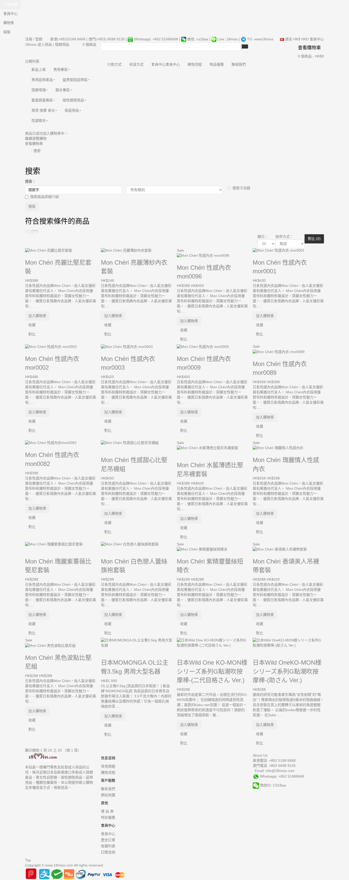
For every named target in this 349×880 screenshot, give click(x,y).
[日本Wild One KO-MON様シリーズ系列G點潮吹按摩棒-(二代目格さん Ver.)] (212, 643)
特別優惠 (108, 817)
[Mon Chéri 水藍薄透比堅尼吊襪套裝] (208, 448)
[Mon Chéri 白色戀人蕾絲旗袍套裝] (130, 544)
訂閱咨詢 (108, 852)
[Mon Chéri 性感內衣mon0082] (51, 443)
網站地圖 (108, 795)
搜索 (37, 151)
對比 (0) (314, 239)
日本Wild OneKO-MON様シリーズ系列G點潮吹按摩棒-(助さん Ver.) (287, 671)
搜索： (30, 181)
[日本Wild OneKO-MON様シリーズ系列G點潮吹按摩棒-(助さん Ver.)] (288, 643)
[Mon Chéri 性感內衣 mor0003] (127, 346)
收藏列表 (108, 846)
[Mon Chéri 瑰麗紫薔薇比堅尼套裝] (54, 544)
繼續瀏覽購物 (35, 138)
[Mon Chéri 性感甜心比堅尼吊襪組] (130, 443)
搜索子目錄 (241, 188)
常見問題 (108, 766)
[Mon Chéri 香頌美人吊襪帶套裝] (280, 549)
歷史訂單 (108, 840)
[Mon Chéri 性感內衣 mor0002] (51, 346)
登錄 (38, 39)
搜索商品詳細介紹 (44, 197)
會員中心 (108, 834)
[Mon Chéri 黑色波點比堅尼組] (51, 645)
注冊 (28, 39)
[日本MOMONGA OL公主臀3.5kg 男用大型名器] (136, 643)
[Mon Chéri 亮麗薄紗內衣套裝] (127, 250)
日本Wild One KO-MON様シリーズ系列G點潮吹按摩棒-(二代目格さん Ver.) (212, 671)
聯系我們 (108, 789)
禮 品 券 (107, 811)
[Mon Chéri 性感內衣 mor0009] (203, 346)
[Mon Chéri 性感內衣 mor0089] (279, 351)
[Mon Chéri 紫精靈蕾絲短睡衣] (202, 549)
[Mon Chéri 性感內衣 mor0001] (279, 250)
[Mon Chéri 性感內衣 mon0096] (203, 255)
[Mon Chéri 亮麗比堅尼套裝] (49, 250)
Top (28, 860)
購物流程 (108, 772)
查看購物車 (34, 144)
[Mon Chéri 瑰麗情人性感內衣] (278, 448)
